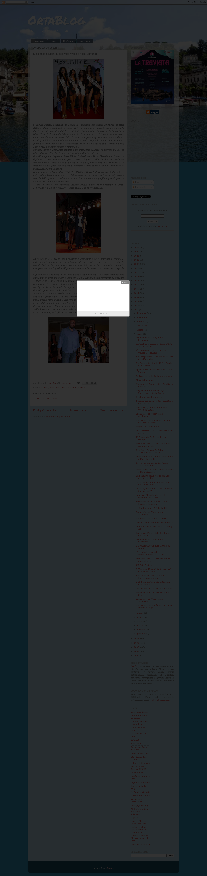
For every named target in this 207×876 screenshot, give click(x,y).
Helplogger (106, 314)
